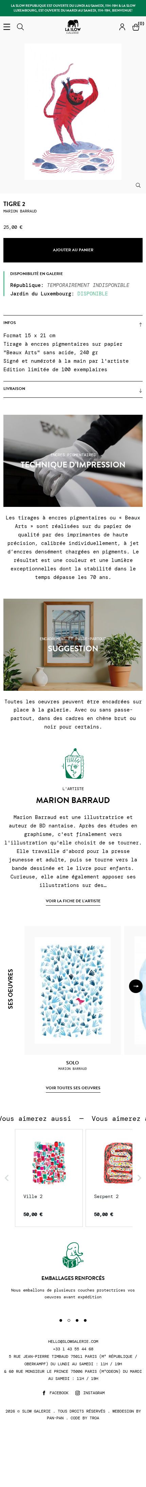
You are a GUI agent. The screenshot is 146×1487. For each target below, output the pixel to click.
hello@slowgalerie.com (73, 1341)
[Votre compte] (122, 26)
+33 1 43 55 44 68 (73, 1349)
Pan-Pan (55, 1418)
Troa (94, 1418)
